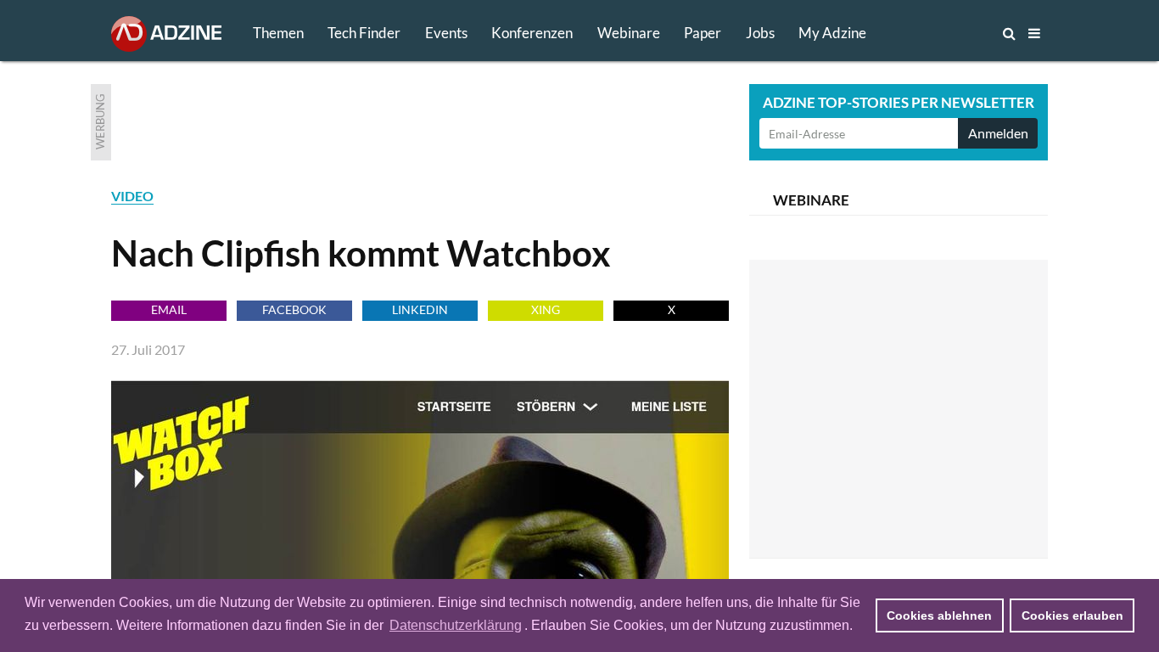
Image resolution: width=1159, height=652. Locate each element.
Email (169, 309)
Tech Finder (364, 33)
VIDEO (132, 196)
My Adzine (832, 33)
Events (446, 33)
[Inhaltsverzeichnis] (1034, 33)
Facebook (294, 309)
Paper (702, 33)
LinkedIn (420, 309)
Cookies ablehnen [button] (939, 615)
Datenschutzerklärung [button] (455, 625)
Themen (278, 33)
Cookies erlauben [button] (1072, 615)
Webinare (628, 33)
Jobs (760, 33)
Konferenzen (532, 33)
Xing (545, 309)
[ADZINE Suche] (953, 33)
